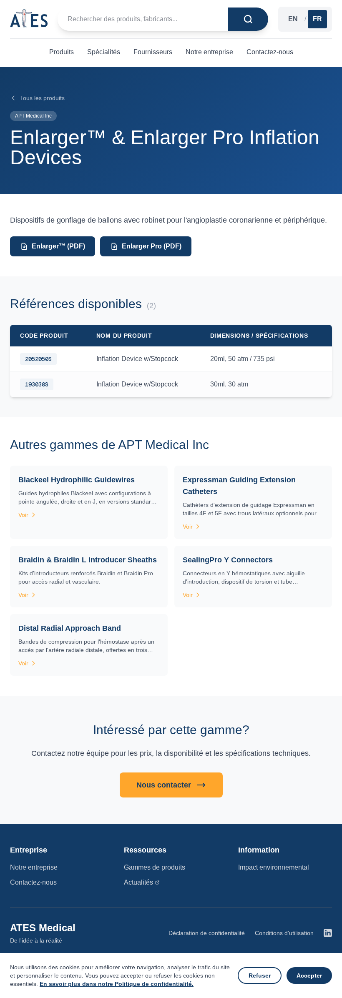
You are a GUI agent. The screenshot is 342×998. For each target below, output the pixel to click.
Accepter (309, 975)
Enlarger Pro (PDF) (151, 246)
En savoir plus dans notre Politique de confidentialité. (117, 983)
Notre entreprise (34, 867)
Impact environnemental (273, 867)
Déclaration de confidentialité (206, 933)
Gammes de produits (154, 867)
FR (317, 19)
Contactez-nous (33, 882)
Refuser (260, 975)
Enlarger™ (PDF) (58, 246)
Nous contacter (163, 785)
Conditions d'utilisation (284, 933)
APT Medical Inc (33, 116)
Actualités (138, 882)
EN (293, 19)
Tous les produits (42, 98)
